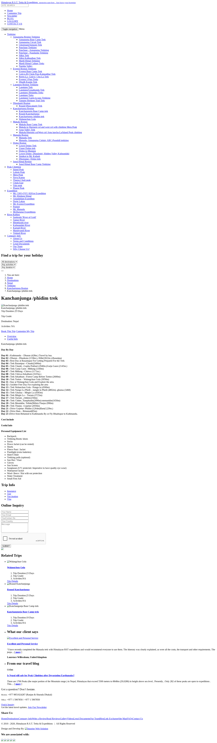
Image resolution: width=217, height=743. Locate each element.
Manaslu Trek (25, 137)
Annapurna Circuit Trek (30, 42)
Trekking (11, 285)
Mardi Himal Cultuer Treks (31, 63)
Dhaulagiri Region (21, 103)
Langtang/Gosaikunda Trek (31, 90)
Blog (101, 718)
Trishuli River (19, 233)
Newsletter (12, 16)
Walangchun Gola (27, 119)
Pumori (16, 206)
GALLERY (12, 21)
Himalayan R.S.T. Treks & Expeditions (38, 2)
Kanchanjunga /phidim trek (31, 116)
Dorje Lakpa (19, 201)
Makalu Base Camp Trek (30, 124)
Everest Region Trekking (24, 68)
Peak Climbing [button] (14, 167)
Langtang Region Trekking (25, 84)
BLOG (10, 18)
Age (9, 494)
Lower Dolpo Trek (27, 145)
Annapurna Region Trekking (26, 37)
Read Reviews (53, 718)
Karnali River (19, 228)
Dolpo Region (19, 143)
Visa (9, 499)
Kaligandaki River (21, 225)
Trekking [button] (11, 34)
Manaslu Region (20, 135)
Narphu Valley (25, 66)
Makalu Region (20, 122)
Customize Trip (14, 13)
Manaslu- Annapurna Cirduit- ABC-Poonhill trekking (44, 140)
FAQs (129, 718)
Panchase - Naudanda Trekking (33, 53)
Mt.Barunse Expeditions (24, 212)
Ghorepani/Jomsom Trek (30, 45)
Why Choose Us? (21, 249)
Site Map (122, 718)
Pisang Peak (18, 188)
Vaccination (12, 496)
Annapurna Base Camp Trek (32, 39)
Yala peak (17, 185)
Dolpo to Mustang (27, 151)
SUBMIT (6, 546)
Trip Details (12, 581)
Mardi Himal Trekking (29, 61)
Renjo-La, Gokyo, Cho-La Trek (34, 76)
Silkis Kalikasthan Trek (30, 58)
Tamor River (19, 220)
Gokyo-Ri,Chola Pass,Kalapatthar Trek (37, 74)
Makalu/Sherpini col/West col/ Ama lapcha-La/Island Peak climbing (50, 132)
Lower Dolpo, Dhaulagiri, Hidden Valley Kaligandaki (44, 153)
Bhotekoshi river (20, 222)
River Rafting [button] (13, 214)
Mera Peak (18, 175)
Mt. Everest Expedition (24, 204)
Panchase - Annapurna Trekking (34, 50)
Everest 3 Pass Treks (28, 79)
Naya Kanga (19, 177)
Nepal (10, 283)
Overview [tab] (11, 336)
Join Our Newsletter (37, 707)
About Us (17, 238)
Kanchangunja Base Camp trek (33, 111)
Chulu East (18, 183)
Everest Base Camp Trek (30, 71)
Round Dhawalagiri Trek (30, 106)
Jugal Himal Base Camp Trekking (34, 164)
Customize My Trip (25, 331)
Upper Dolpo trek (27, 148)
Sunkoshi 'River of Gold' (24, 217)
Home (10, 10)
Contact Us (137, 718)
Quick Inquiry (7, 704)
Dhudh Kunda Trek (28, 82)
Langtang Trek (26, 87)
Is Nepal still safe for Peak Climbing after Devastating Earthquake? (40, 675)
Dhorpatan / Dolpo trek (30, 159)
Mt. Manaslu (19, 209)
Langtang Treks (26, 95)
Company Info (25, 718)
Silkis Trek (24, 55)
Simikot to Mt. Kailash (29, 156)
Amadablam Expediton (24, 198)
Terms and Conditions (23, 241)
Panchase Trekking (28, 47)
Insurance (11, 491)
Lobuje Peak (19, 172)
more (18, 684)
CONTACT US (14, 24)
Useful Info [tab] (12, 339)
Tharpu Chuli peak (22, 180)
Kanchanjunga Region (23, 108)
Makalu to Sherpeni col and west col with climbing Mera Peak (48, 127)
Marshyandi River (21, 230)
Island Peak (18, 169)
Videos (70, 718)
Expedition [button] (12, 190)
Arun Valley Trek (27, 129)
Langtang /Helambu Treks (31, 92)
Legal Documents (21, 244)
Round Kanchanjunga (29, 114)
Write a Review (39, 718)
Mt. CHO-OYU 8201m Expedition (29, 193)
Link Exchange (111, 718)
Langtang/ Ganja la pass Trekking (34, 98)
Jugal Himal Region (22, 161)
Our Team (17, 246)
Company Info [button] (14, 236)
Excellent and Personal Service (22, 644)
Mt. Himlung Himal (22, 196)
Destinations (13, 280)
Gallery (63, 718)
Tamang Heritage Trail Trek (32, 100)
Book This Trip (8, 331)
